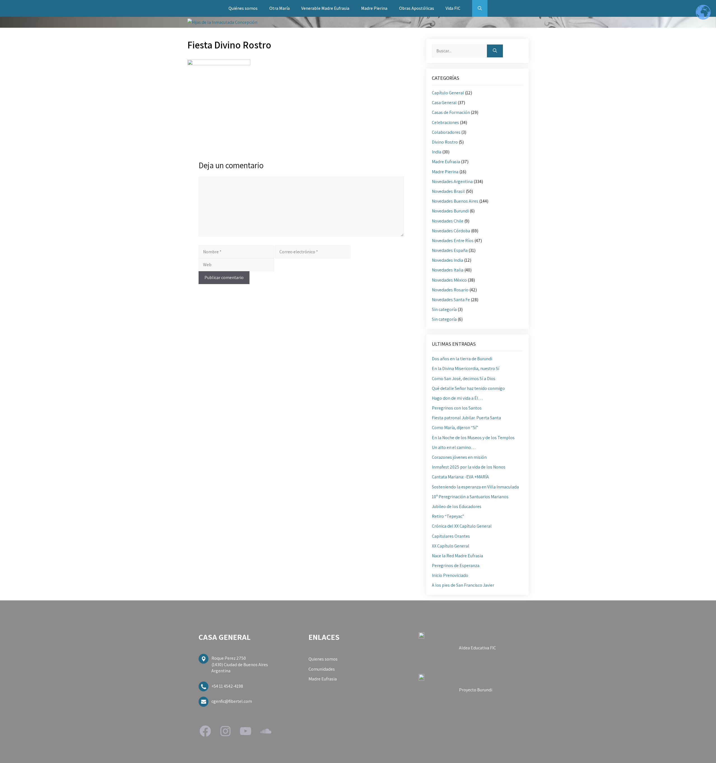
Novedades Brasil (448, 191)
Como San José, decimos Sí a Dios (463, 379)
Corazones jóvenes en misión (459, 457)
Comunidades (321, 669)
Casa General (444, 103)
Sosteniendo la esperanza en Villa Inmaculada (475, 487)
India (436, 152)
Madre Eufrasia (446, 162)
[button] (479, 8)
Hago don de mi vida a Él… (457, 398)
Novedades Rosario (450, 290)
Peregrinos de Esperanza (455, 565)
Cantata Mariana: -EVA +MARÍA (460, 477)
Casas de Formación (451, 112)
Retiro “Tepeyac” (448, 516)
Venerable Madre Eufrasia (325, 8)
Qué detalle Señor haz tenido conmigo (468, 388)
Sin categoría (444, 309)
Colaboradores (446, 132)
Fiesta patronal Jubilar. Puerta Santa (466, 418)
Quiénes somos (243, 8)
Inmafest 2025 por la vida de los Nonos (468, 467)
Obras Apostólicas (416, 8)
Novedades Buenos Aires (455, 201)
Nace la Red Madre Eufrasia (457, 556)
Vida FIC (453, 8)
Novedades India (447, 260)
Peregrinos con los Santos (457, 408)
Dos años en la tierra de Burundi (462, 359)
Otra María (279, 8)
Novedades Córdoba (451, 231)
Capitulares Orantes (451, 536)
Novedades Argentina (452, 181)
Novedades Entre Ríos (453, 241)
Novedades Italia (447, 270)
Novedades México (449, 280)
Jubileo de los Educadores (456, 506)
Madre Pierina (374, 8)
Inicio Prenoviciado (450, 575)
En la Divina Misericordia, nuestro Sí (465, 368)
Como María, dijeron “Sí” (455, 427)
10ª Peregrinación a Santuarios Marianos (470, 497)
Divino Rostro (445, 142)
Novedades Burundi (450, 211)
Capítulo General (448, 93)
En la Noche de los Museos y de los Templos (473, 438)
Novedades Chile (447, 221)
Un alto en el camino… (454, 447)
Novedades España (450, 250)
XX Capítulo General (450, 546)
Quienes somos (323, 659)
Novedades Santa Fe (451, 300)
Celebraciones (445, 122)
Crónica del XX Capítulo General (462, 526)
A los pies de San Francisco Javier (463, 585)
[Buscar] (495, 51)
